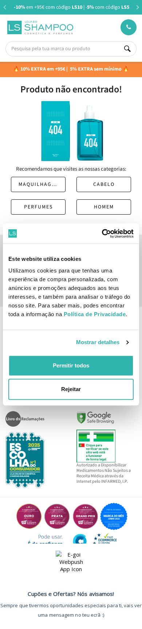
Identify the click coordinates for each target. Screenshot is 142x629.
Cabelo (104, 184)
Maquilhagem (39, 184)
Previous (4, 7)
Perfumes (38, 207)
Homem (104, 207)
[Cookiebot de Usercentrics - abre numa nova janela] (102, 233)
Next (137, 7)
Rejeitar (71, 389)
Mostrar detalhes (98, 342)
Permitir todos (71, 365)
